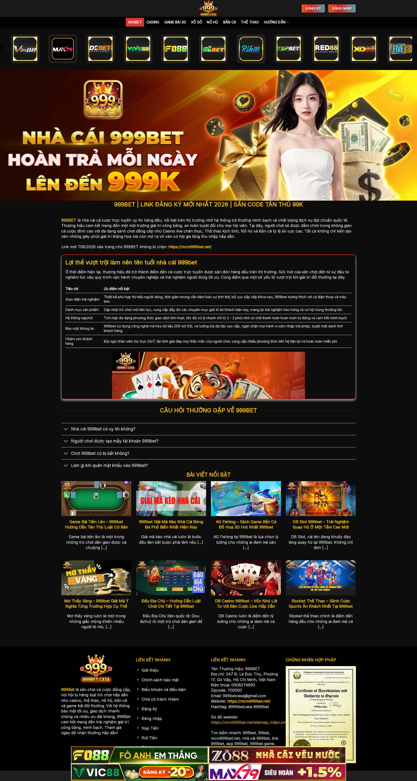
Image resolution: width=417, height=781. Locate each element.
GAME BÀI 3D (175, 22)
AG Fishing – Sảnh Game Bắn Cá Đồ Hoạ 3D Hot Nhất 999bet (246, 524)
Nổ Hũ (212, 22)
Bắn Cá (229, 22)
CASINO (153, 22)
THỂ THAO (250, 22)
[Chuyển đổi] (66, 429)
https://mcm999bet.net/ (190, 246)
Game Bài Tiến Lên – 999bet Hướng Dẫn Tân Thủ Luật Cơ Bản (96, 524)
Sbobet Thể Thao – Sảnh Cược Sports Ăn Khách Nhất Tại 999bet (321, 603)
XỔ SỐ (196, 22)
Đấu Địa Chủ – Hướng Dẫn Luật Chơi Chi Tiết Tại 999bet (171, 603)
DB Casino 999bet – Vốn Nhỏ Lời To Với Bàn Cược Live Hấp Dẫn (246, 603)
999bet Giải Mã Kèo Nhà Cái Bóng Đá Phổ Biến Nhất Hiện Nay (171, 524)
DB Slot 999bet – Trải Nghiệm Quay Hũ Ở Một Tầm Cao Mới (321, 524)
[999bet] (208, 8)
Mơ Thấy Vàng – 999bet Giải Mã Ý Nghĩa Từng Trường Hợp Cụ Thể (96, 603)
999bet (135, 22)
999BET (68, 220)
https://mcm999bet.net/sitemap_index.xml (249, 722)
